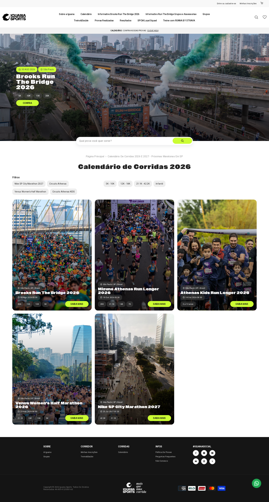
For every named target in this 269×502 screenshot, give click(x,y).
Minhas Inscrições (248, 3)
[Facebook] (196, 453)
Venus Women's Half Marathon (30, 191)
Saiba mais (77, 304)
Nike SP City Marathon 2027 (29, 183)
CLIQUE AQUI (152, 31)
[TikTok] (212, 453)
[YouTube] (196, 461)
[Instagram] (204, 453)
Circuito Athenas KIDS (63, 191)
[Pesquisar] (256, 17)
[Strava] (204, 461)
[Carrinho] (261, 3)
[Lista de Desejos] (265, 17)
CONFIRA (27, 103)
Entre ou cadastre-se (226, 3)
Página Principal (95, 156)
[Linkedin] (212, 461)
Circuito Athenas (57, 183)
